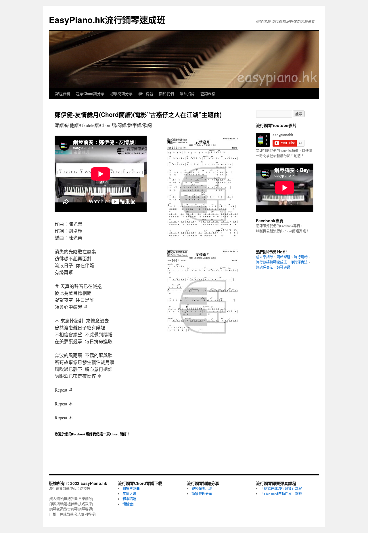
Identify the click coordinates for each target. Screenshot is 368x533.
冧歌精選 (129, 498)
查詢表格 (207, 93)
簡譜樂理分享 (201, 493)
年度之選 (129, 493)
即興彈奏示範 (201, 488)
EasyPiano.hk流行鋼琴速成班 (107, 19)
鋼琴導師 (283, 267)
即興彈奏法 (299, 262)
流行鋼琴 (301, 257)
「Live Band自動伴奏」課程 (281, 493)
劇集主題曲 (131, 488)
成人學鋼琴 (264, 257)
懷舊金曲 (129, 504)
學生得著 (145, 93)
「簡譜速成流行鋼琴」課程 (281, 488)
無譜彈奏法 (264, 267)
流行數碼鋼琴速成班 (271, 262)
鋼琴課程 (283, 257)
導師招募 (187, 93)
